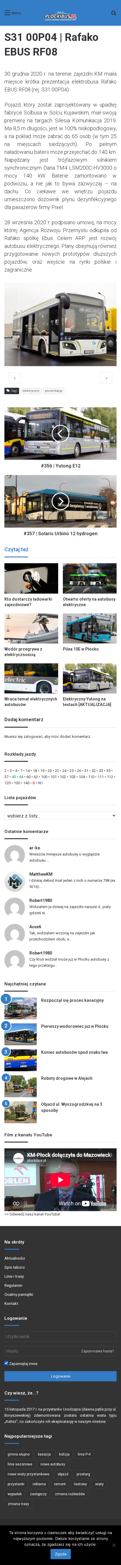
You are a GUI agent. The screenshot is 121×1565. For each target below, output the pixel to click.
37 (6, 777)
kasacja (44, 1454)
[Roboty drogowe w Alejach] (20, 1086)
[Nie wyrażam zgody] (114, 1545)
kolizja (64, 1454)
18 (35, 770)
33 (101, 770)
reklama (39, 1484)
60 (28, 777)
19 (42, 770)
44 (21, 777)
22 (57, 770)
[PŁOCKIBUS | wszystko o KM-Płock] (61, 13)
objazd (63, 1474)
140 (26, 783)
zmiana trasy (18, 1504)
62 (36, 777)
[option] (60, 324)
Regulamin (13, 1285)
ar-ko (34, 848)
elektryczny (31, 391)
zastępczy (38, 1494)
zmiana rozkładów (70, 1494)
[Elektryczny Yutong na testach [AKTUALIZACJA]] (90, 678)
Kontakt (11, 1303)
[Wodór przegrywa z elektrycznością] (31, 628)
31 (86, 770)
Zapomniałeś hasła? (97, 1351)
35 (108, 770)
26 (79, 770)
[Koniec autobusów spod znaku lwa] (20, 1060)
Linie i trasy (14, 1276)
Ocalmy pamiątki (18, 1294)
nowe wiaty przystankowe (28, 1474)
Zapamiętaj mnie (22, 1363)
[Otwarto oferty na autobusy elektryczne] (90, 578)
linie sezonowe (20, 1464)
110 (91, 777)
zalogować (33, 736)
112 (110, 777)
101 (54, 777)
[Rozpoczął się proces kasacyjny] (20, 1008)
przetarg (83, 1474)
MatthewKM (41, 874)
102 (63, 777)
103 (72, 777)
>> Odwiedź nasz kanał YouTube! (32, 1214)
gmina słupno (19, 1454)
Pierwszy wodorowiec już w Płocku (74, 1026)
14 (28, 770)
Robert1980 (40, 900)
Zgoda (60, 1554)
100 (44, 777)
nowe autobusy (53, 1464)
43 (14, 777)
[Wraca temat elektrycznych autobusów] (31, 678)
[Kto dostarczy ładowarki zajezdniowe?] (31, 578)
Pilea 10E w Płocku (81, 649)
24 (64, 770)
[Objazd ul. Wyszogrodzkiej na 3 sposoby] (20, 1112)
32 (94, 770)
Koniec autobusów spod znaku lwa (74, 1052)
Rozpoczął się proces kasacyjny (72, 1000)
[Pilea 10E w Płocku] (90, 628)
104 (82, 777)
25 (72, 770)
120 (7, 783)
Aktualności (14, 1258)
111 (101, 777)
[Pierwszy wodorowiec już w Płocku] (20, 1034)
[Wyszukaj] (114, 15)
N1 (40, 783)
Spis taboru (14, 1267)
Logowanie (60, 1376)
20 (50, 770)
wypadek (15, 1494)
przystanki (16, 1484)
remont (60, 1484)
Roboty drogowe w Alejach (67, 1078)
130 (17, 783)
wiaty (99, 1484)
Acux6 (35, 926)
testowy (80, 1484)
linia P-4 (84, 1454)
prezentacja (53, 391)
